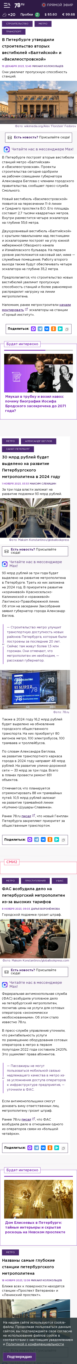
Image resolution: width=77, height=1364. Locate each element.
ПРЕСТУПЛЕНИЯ (35, 881)
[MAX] (33, 328)
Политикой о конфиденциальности (35, 1344)
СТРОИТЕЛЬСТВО (17, 24)
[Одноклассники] (53, 328)
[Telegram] (40, 328)
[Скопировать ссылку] (67, 329)
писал (26, 816)
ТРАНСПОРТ (13, 32)
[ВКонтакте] (46, 328)
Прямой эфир (60, 5)
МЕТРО (43, 24)
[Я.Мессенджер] (60, 328)
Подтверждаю (19, 1357)
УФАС (59, 881)
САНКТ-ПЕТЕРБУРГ (18, 449)
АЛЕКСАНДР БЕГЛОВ (38, 441)
